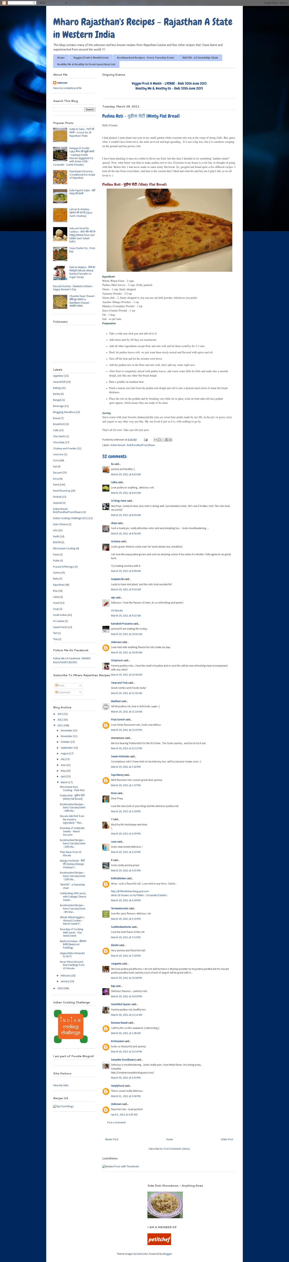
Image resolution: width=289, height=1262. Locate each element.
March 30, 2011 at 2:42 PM (126, 1077)
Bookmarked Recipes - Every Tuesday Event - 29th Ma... (72, 808)
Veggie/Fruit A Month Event (91, 57)
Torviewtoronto (119, 908)
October (66, 742)
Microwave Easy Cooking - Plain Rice (72, 789)
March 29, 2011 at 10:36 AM (126, 674)
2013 (60, 714)
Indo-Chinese (60, 524)
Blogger (167, 1254)
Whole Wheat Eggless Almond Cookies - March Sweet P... (72, 921)
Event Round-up (61, 490)
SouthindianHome (121, 927)
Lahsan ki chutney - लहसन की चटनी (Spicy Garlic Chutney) (80, 213)
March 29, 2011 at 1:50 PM (126, 811)
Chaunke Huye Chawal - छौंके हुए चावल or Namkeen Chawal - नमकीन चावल (82, 301)
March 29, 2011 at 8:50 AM (126, 515)
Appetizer (58, 376)
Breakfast (58, 424)
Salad (56, 597)
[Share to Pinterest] (170, 440)
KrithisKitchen (118, 878)
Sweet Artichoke (120, 756)
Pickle (56, 560)
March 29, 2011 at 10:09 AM (126, 652)
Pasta (56, 554)
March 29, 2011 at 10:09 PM (126, 978)
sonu (114, 841)
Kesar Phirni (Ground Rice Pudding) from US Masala (72, 965)
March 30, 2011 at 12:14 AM (126, 1015)
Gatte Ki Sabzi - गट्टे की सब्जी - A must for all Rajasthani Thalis (81, 132)
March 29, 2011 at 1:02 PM (126, 767)
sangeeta (116, 963)
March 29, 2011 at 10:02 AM (126, 634)
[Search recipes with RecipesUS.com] (63, 1106)
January (65, 981)
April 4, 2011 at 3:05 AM (124, 1114)
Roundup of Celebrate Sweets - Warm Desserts (72, 831)
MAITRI (57, 542)
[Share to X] (163, 440)
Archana (115, 541)
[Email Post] (145, 439)
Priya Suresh (118, 719)
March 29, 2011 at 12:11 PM (126, 748)
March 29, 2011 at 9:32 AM (126, 615)
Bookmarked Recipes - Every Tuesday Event (145, 57)
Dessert (57, 472)
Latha (114, 482)
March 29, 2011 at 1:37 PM (126, 785)
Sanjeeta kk (117, 579)
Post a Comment (116, 1122)
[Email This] (155, 440)
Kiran (114, 793)
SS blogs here (118, 500)
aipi (113, 597)
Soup (56, 609)
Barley (56, 394)
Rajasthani (58, 584)
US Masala (117, 610)
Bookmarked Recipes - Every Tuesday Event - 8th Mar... (72, 909)
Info (55, 530)
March (64, 782)
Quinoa (57, 572)
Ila (112, 464)
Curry (56, 460)
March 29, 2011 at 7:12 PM (126, 937)
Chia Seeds (59, 436)
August (65, 753)
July (63, 759)
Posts (61, 685)
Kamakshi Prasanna (122, 623)
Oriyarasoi (117, 660)
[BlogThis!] (159, 440)
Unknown (116, 642)
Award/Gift (59, 382)
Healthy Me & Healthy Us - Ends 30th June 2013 (169, 88)
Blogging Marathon (64, 412)
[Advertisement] (95, 1189)
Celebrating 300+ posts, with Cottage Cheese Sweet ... (73, 897)
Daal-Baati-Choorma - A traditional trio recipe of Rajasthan (82, 175)
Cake (56, 430)
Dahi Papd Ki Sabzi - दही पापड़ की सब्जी (82, 192)
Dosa (56, 478)
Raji (113, 986)
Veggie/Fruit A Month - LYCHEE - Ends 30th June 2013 (169, 83)
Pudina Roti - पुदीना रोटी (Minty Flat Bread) (72, 797)
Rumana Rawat (119, 1022)
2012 (60, 719)
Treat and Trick (119, 682)
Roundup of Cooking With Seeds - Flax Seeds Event (71, 933)
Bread (56, 418)
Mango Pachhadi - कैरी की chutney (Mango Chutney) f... (72, 864)
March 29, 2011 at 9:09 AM (126, 571)
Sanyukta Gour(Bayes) (123, 1059)
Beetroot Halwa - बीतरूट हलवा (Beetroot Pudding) (73, 945)
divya (114, 523)
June (63, 765)
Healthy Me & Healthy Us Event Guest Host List (86, 64)
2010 (60, 988)
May (63, 770)
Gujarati (57, 503)
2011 (60, 725)
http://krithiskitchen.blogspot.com (130, 891)
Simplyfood (117, 1085)
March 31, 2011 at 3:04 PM (126, 1096)
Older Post (227, 1139)
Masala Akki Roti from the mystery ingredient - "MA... (72, 819)
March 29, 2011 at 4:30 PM (126, 900)
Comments (64, 692)
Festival (57, 496)
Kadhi (56, 536)
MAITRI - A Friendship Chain (200, 57)
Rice (55, 591)
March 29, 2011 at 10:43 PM (126, 996)
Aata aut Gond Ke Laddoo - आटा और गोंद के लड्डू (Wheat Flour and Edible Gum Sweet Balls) (82, 235)
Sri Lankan (58, 621)
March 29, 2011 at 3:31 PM (126, 870)
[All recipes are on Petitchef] (159, 1244)
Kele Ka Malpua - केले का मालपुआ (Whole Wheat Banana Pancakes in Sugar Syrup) (82, 272)
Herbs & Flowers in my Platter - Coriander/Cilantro (139, 895)
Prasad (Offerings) (63, 566)
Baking (57, 388)
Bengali (57, 400)
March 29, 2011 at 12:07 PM (126, 730)
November (67, 736)
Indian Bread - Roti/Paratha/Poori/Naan (133, 445)
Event (56, 484)
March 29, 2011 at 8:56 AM (126, 533)
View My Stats (61, 1085)
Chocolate (58, 442)
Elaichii (115, 945)
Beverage (58, 406)
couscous (58, 454)
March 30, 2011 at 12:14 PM (126, 1051)
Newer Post (111, 1139)
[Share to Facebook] (167, 440)
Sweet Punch (60, 627)
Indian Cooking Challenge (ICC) (70, 518)
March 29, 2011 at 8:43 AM (126, 474)
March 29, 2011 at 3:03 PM (126, 833)
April (63, 776)
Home (61, 57)
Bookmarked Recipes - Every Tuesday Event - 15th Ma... (72, 876)
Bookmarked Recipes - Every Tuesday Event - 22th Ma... (72, 843)
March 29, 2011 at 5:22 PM (126, 919)
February (66, 975)
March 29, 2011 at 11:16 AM (126, 711)
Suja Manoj (117, 775)
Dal (55, 466)
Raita (56, 578)
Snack (56, 603)
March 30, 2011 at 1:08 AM (126, 1033)
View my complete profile (67, 88)
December (67, 730)
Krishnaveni (117, 1041)
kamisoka (142, 1254)
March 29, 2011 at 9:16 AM (126, 589)
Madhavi (116, 701)
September (67, 747)
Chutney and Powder (64, 448)
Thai (55, 639)
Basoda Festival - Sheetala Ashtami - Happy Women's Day (73, 288)
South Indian (60, 615)
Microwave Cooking (64, 548)
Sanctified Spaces (121, 1004)
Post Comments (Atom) (177, 1149)
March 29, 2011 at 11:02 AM (126, 693)
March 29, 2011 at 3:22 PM (126, 852)
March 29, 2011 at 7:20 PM (126, 955)
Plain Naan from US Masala (71, 854)
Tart (55, 633)
